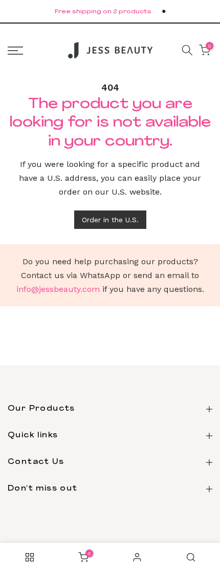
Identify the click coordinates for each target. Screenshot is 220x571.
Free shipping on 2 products (103, 12)
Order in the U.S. (110, 220)
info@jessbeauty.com (58, 289)
